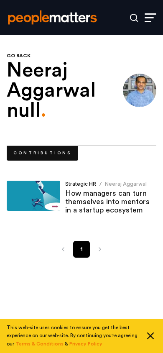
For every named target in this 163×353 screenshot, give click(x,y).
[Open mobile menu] (150, 17)
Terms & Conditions (39, 343)
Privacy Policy (85, 343)
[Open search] (134, 18)
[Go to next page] (100, 249)
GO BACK (19, 55)
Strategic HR (80, 184)
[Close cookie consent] (150, 336)
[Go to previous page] (63, 249)
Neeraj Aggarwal (126, 184)
